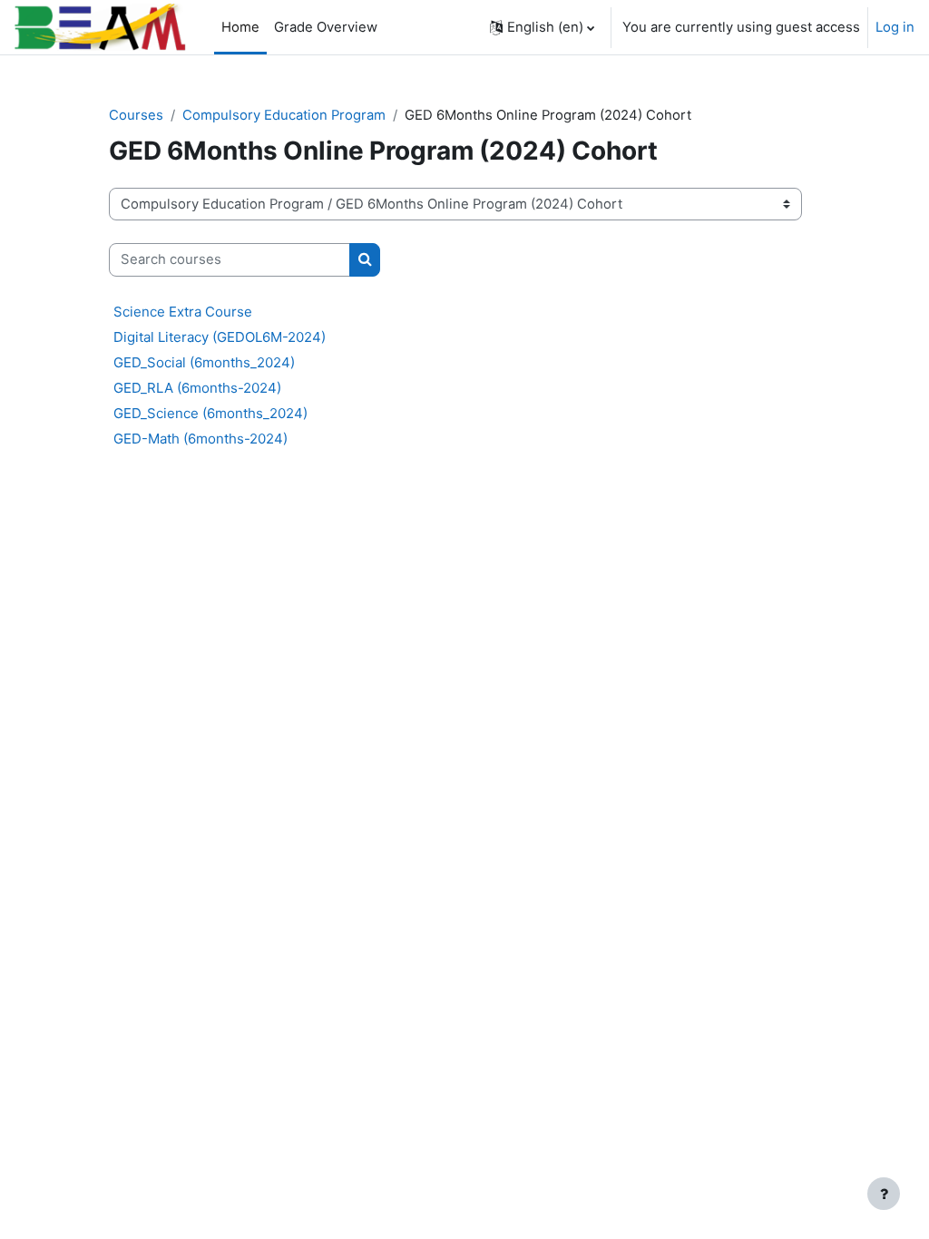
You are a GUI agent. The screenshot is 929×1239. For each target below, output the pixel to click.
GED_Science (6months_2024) (210, 413)
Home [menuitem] (240, 27)
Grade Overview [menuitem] (325, 27)
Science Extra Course (182, 311)
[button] (542, 27)
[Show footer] (883, 1193)
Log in (894, 27)
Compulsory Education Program (284, 115)
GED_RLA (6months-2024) (197, 387)
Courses (136, 115)
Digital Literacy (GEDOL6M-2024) (219, 337)
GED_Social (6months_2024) (204, 362)
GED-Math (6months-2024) (200, 438)
